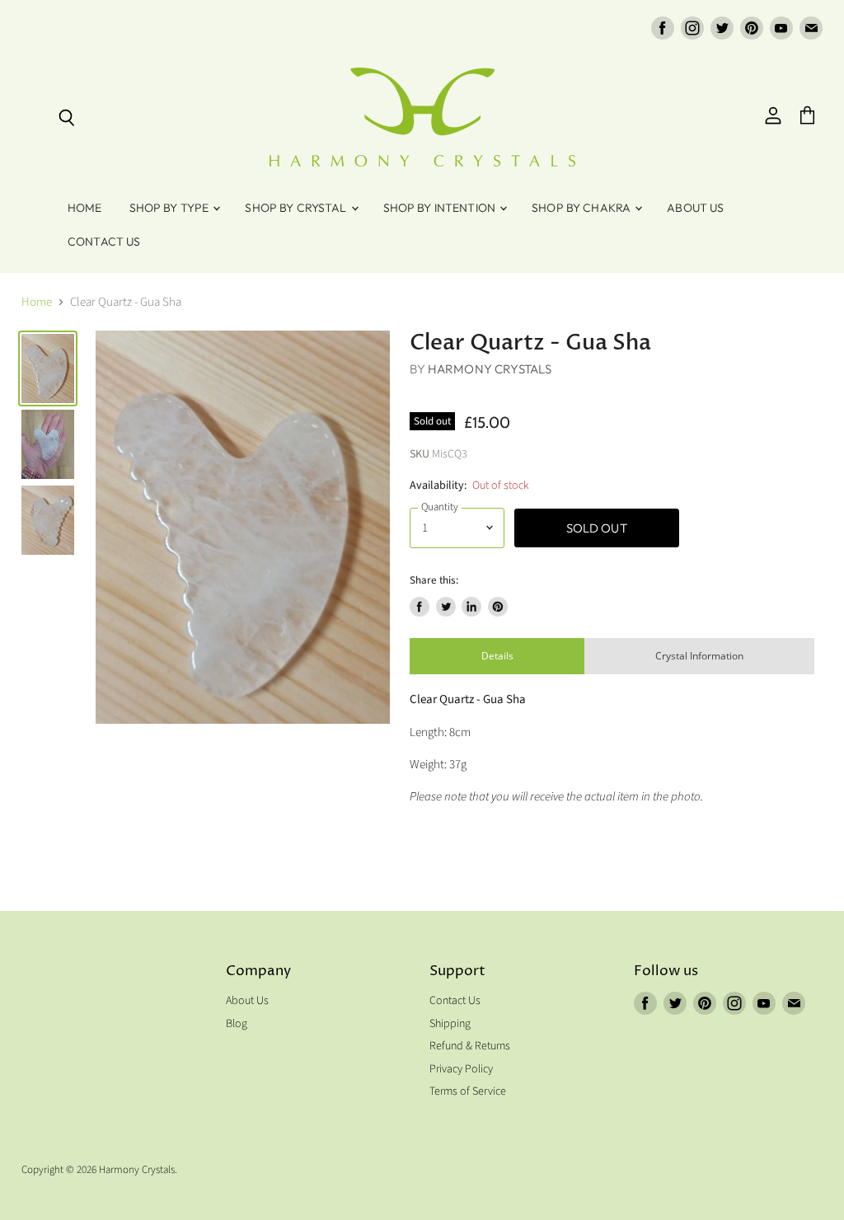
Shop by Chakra (582, 207)
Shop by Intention (441, 207)
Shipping (450, 1024)
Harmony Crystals (489, 369)
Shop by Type (170, 207)
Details (497, 656)
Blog (236, 1024)
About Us (695, 207)
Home (85, 207)
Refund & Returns (469, 1046)
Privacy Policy (461, 1069)
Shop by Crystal (297, 207)
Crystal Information (699, 656)
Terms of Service (467, 1091)
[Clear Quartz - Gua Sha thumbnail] (48, 368)
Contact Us (104, 241)
